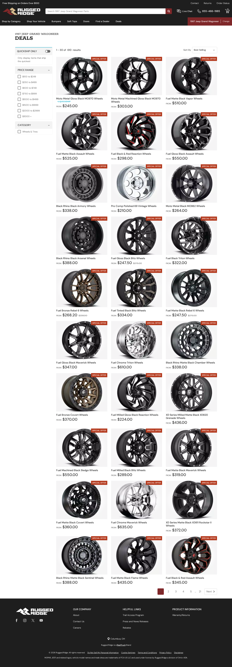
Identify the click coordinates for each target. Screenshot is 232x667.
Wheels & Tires (30, 131)
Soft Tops (72, 21)
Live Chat (187, 11)
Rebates (127, 627)
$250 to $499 (29, 82)
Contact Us (78, 621)
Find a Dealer (102, 21)
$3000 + (26, 116)
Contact (195, 3)
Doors (86, 21)
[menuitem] (11, 21)
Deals (118, 21)
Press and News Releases (135, 621)
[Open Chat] (179, 11)
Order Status (223, 3)
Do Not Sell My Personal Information (103, 652)
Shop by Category (11, 21)
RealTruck (121, 645)
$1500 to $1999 (30, 105)
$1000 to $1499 (30, 99)
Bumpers (56, 21)
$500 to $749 (29, 87)
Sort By (187, 49)
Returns (207, 3)
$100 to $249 (29, 76)
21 (200, 591)
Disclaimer (178, 652)
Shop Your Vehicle (36, 21)
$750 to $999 (29, 93)
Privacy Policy (165, 652)
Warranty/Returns (181, 615)
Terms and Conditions (147, 652)
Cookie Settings (128, 652)
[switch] (33, 51)
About (76, 615)
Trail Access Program (133, 615)
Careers (77, 627)
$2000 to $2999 (31, 110)
